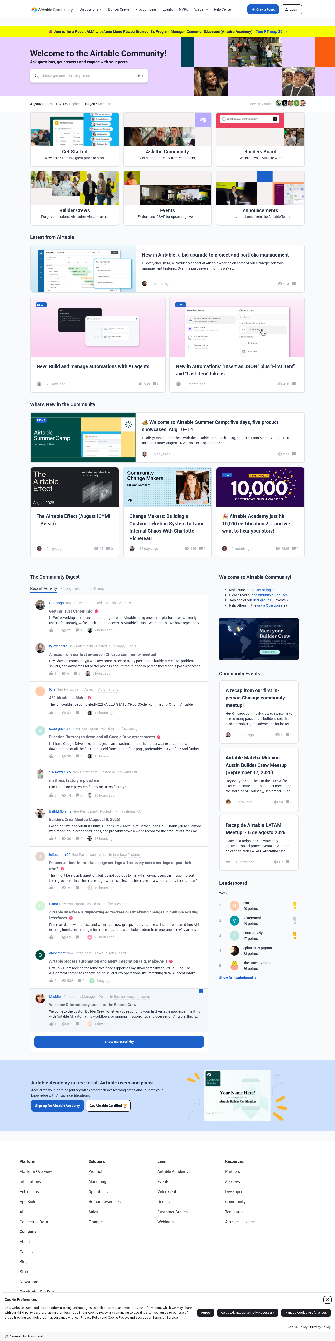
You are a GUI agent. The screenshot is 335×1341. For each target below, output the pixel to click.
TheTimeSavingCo (257, 962)
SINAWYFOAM (60, 772)
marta (248, 902)
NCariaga (56, 602)
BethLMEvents (60, 811)
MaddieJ (56, 996)
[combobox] (89, 76)
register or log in (261, 589)
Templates (234, 1211)
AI (21, 1211)
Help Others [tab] (94, 588)
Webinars (165, 1222)
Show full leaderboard (236, 977)
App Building (31, 1201)
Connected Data (34, 1222)
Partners (232, 1171)
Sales (93, 1211)
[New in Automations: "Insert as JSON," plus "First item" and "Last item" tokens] (237, 345)
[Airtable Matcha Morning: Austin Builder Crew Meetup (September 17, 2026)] (259, 779)
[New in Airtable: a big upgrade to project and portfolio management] (167, 269)
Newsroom (29, 1281)
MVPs (183, 9)
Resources (234, 1161)
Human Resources (105, 1201)
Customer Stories (172, 1211)
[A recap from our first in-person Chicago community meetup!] (259, 712)
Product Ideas (146, 9)
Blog (23, 1261)
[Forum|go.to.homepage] (52, 9)
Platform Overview (36, 1171)
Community (235, 1201)
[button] (263, 9)
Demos (163, 1201)
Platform (27, 1161)
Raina (53, 903)
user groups (262, 600)
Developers (234, 1191)
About (25, 1241)
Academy (201, 9)
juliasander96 (59, 854)
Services (232, 1181)
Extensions (29, 1191)
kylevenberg (58, 646)
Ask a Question (268, 605)
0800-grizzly (58, 728)
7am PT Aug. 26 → (271, 31)
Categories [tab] (70, 588)
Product (96, 1171)
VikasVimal (252, 917)
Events (168, 9)
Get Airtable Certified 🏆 (108, 1105)
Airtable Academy (172, 1171)
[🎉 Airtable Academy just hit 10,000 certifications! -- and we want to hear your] (260, 512)
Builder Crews (118, 9)
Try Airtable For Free (37, 1292)
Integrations (30, 1181)
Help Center (223, 9)
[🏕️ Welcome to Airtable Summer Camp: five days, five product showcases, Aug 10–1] (167, 437)
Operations (98, 1191)
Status (25, 1271)
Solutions (97, 1161)
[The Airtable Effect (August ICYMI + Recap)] (74, 512)
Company (28, 1231)
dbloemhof (57, 953)
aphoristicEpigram (257, 947)
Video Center (168, 1191)
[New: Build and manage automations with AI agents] (98, 345)
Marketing (97, 1181)
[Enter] (34, 76)
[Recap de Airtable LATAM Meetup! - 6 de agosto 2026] (259, 843)
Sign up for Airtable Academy (57, 1105)
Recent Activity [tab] (43, 588)
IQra (52, 689)
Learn (162, 1161)
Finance (96, 1222)
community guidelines (271, 595)
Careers (26, 1251)
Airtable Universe (240, 1222)
